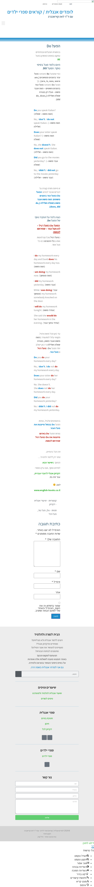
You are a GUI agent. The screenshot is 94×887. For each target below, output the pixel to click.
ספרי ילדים (47, 756)
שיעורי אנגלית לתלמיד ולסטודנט (47, 693)
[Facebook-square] (49, 737)
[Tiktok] (44, 737)
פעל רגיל (53, 514)
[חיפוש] (18, 674)
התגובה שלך (52, 539)
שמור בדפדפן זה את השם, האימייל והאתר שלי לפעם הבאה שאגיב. (47, 608)
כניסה (45, 4)
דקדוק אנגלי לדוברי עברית (47, 473)
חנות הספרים (57, 4)
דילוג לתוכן (88, 843)
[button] (3, 23)
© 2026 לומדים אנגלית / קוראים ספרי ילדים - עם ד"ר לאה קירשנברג (47, 830)
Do (48, 510)
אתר (58, 592)
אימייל (56, 582)
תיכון (47, 723)
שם (57, 571)
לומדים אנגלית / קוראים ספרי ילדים (40, 12)
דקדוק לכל (47, 729)
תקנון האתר (47, 834)
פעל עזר (42, 510)
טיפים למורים (47, 698)
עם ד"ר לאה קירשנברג (60, 16)
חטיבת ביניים (47, 718)
